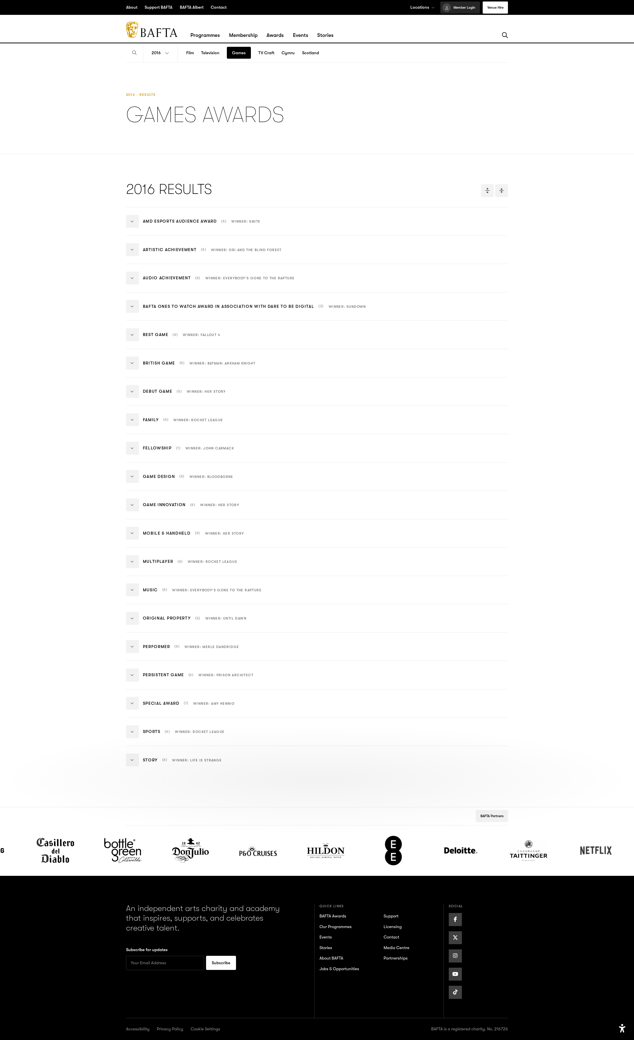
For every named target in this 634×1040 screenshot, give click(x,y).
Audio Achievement (219, 282)
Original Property (195, 622)
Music (202, 594)
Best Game (181, 339)
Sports (184, 735)
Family (183, 423)
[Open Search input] (134, 53)
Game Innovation (191, 509)
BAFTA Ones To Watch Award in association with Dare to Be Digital (254, 310)
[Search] (505, 35)
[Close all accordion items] (501, 190)
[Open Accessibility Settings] (622, 1028)
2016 (156, 53)
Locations (419, 7)
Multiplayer (190, 565)
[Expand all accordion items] (487, 190)
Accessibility (138, 1029)
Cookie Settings (205, 1029)
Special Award (189, 707)
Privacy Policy (170, 1029)
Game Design (188, 480)
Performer (191, 650)
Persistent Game (198, 679)
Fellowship (188, 452)
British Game (199, 367)
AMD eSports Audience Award (202, 225)
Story (182, 764)
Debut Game (184, 395)
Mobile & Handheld (193, 537)
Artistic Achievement (212, 253)
